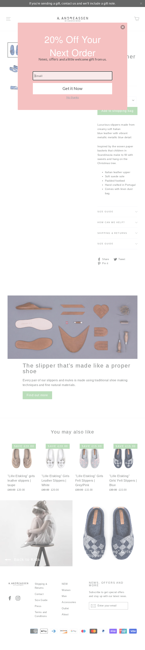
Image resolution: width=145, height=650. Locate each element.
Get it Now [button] (72, 88)
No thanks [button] (72, 97)
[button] (122, 27)
